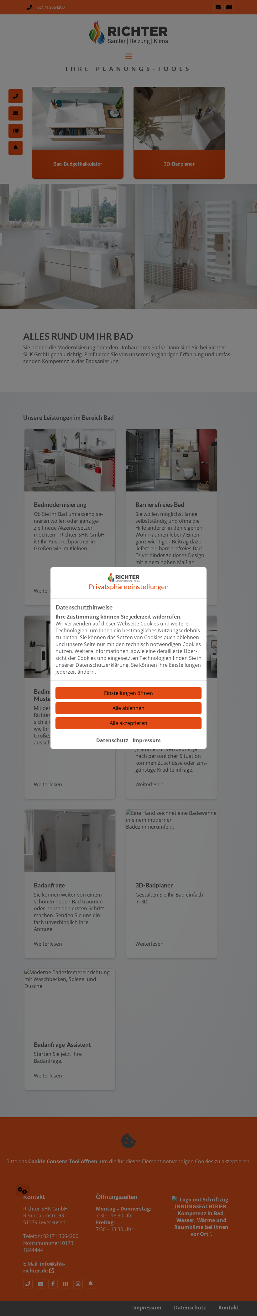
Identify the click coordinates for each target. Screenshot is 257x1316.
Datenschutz (112, 740)
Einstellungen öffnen (128, 693)
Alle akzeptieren (128, 723)
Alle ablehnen (128, 708)
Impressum (147, 740)
